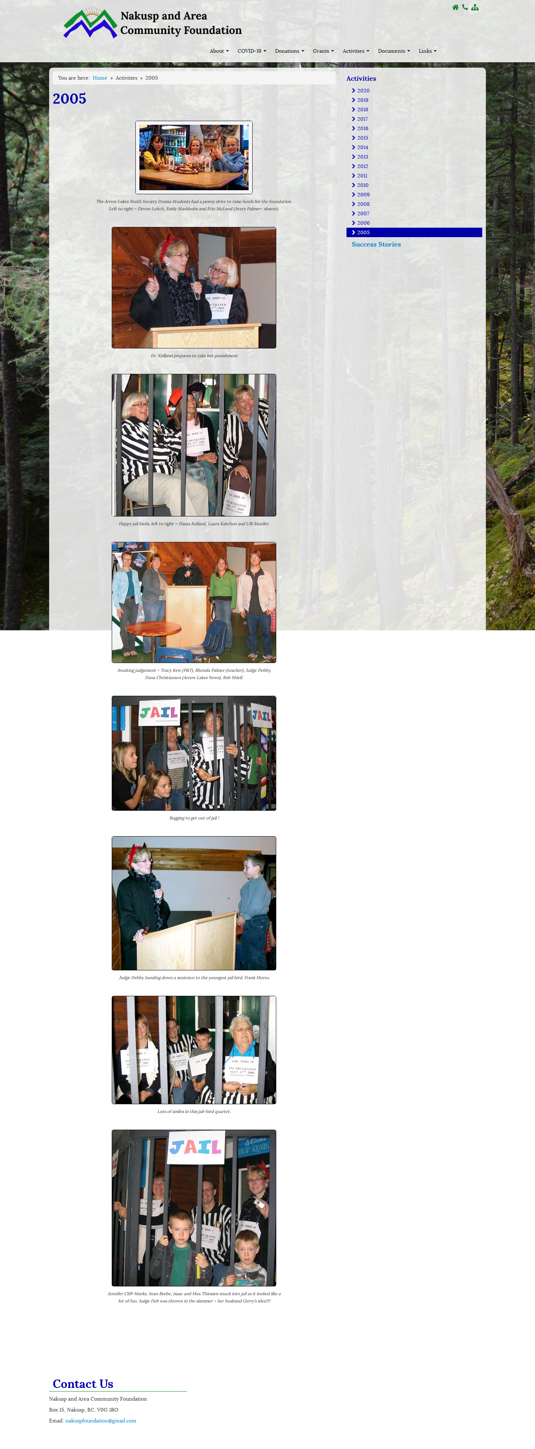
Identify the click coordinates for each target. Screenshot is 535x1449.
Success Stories (376, 244)
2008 (363, 204)
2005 (363, 232)
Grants (321, 51)
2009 (363, 194)
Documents (392, 51)
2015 (362, 138)
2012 (362, 166)
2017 (362, 119)
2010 (362, 185)
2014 (362, 147)
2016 (362, 128)
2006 (363, 223)
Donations (288, 51)
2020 (363, 90)
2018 (362, 109)
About (217, 51)
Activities (354, 51)
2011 (361, 175)
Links (426, 51)
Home (100, 78)
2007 (362, 213)
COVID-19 (250, 51)
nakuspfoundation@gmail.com (101, 1420)
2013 (362, 156)
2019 (362, 100)
